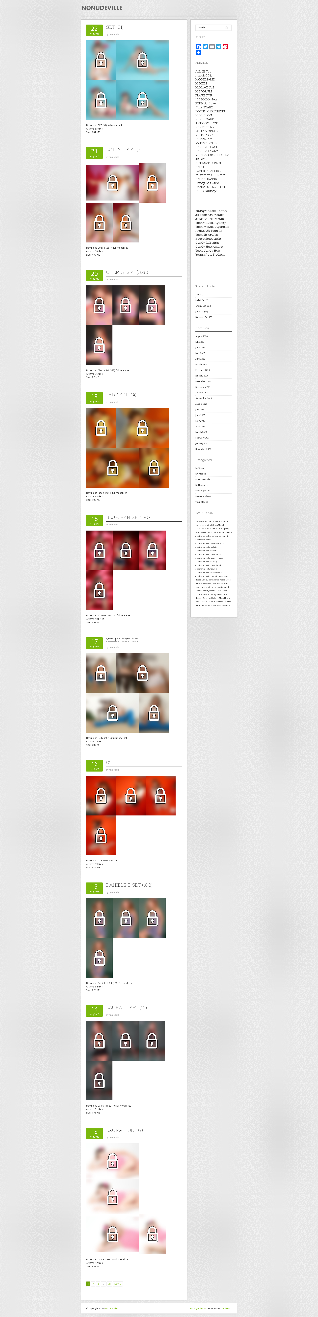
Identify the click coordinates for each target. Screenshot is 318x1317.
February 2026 (202, 370)
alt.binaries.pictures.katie (206, 547)
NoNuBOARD (204, 119)
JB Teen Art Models (209, 214)
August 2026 (201, 336)
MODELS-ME (205, 79)
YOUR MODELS (206, 131)
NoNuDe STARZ (206, 151)
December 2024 (203, 448)
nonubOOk (203, 75)
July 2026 (199, 341)
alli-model (206, 532)
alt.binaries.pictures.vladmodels (209, 565)
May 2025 (200, 420)
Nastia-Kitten (214, 580)
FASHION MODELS (208, 171)
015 (109, 762)
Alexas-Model (218, 525)
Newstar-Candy (223, 587)
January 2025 (201, 443)
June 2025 (200, 415)
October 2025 (202, 392)
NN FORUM (203, 91)
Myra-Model (224, 576)
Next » (117, 1283)
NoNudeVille (201, 484)
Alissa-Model (210, 529)
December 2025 (203, 381)
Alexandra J (207, 525)
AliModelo (199, 529)
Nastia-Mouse (225, 580)
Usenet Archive (203, 496)
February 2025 (202, 437)
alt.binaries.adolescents (222, 532)
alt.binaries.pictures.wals (206, 569)
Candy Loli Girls (207, 183)
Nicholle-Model (218, 598)
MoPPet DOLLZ (206, 143)
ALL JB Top (203, 71)
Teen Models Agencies (212, 226)
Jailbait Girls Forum (209, 218)
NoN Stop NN (204, 127)
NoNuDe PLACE (206, 147)
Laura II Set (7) (124, 1130)
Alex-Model (213, 521)
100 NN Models (206, 99)
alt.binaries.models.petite (218, 536)
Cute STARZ (204, 107)
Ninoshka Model (212, 605)
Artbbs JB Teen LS (208, 230)
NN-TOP (201, 167)
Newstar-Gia (214, 591)
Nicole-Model (207, 602)
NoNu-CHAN (204, 87)
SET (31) (115, 27)
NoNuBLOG (203, 115)
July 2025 (199, 409)
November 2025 (203, 386)
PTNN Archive (205, 103)
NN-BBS (201, 83)
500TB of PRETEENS (210, 111)
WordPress (226, 1308)
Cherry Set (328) (127, 272)
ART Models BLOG (208, 163)
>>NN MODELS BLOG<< (212, 155)
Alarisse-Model (201, 521)
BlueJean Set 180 (128, 517)
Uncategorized (202, 490)
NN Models (200, 473)
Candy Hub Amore (209, 246)
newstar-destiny (202, 591)
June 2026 (200, 347)
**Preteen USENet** (210, 175)
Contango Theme (197, 1308)
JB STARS (202, 159)
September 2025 (203, 398)
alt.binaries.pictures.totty (206, 561)
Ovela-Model (224, 605)
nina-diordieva (220, 602)
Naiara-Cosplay (201, 580)
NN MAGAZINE (206, 179)
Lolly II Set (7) (123, 149)
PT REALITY (203, 139)
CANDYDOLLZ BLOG (210, 187)
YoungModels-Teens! (211, 210)
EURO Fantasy (205, 191)
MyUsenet (200, 468)
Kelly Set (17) (122, 639)
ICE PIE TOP (203, 135)
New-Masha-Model (211, 583)
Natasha (198, 583)
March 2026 (201, 364)
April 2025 (200, 426)
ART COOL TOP (206, 123)
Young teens (201, 501)
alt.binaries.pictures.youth (206, 576)
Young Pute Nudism (210, 254)
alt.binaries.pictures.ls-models (208, 554)
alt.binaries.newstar (203, 540)
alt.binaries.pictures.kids (205, 550)
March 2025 (201, 432)
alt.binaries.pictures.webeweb (208, 572)
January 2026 (201, 375)
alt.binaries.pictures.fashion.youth (210, 543)
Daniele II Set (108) (129, 885)
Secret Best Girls (208, 238)
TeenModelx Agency (210, 222)
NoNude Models (203, 479)
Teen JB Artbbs (206, 234)
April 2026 (200, 358)
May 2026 (200, 353)
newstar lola (221, 594)
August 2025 (201, 403)
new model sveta (209, 587)
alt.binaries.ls (201, 536)
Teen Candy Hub (207, 250)
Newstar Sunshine (203, 598)
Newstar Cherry (209, 594)
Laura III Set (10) (126, 1007)
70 (109, 1283)
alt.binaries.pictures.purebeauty (209, 558)
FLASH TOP (203, 95)
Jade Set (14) (121, 394)
